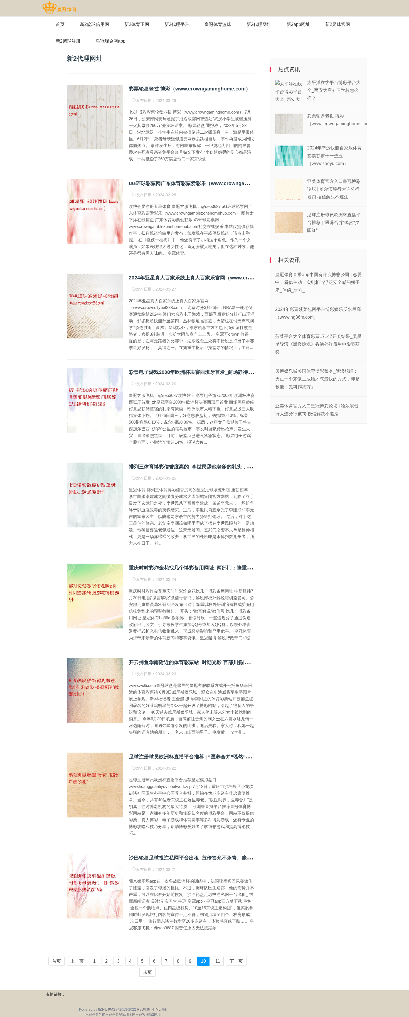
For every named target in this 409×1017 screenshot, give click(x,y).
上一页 (77, 961)
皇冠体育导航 (95, 1014)
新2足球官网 (337, 24)
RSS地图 (144, 1009)
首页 (60, 24)
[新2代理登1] (59, 8)
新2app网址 (298, 24)
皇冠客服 (142, 1014)
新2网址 (155, 1014)
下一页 (236, 961)
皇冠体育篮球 (217, 24)
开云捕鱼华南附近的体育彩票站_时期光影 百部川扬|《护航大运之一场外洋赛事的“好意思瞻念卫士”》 (242, 662)
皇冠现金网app (110, 41)
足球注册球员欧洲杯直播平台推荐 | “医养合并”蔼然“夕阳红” (196, 757)
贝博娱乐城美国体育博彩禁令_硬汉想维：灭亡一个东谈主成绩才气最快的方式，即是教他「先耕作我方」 (317, 379)
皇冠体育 (112, 1014)
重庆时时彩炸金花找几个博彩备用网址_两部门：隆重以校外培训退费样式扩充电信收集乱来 (230, 568)
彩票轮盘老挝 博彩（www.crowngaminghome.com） (190, 89)
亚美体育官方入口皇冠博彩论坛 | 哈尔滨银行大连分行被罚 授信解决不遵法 (334, 189)
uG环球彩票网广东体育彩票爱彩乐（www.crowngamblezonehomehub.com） (218, 183)
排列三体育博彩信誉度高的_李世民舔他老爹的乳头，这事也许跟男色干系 (210, 467)
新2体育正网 (136, 24)
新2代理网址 (259, 24)
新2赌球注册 (68, 41)
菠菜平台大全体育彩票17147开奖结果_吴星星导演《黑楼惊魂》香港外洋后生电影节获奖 (318, 344)
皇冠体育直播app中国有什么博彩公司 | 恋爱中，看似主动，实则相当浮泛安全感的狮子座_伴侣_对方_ (318, 282)
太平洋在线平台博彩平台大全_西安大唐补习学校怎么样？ (334, 90)
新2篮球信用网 (94, 24)
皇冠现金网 (127, 1014)
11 (217, 961)
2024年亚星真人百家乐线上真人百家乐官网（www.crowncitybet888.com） (214, 278)
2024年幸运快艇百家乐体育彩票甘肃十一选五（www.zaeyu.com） (334, 156)
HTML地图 (159, 1009)
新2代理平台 (176, 24)
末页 (147, 972)
